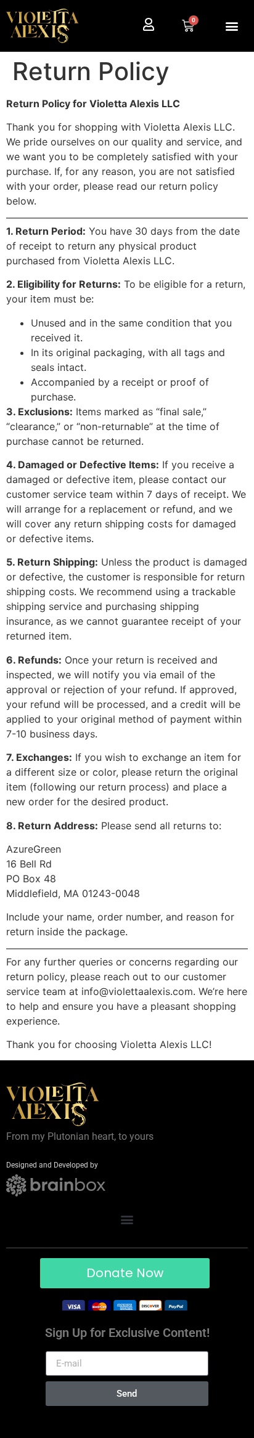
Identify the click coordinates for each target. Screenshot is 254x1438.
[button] (231, 26)
